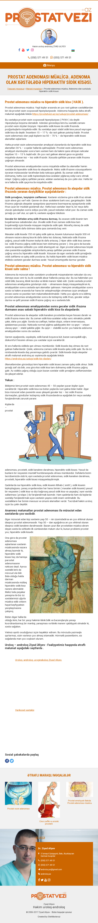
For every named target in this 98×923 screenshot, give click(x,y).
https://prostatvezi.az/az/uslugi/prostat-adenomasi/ (60, 114)
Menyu (50, 65)
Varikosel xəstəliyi (24, 710)
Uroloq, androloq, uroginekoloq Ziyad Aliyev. (38, 660)
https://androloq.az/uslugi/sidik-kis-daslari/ (28, 358)
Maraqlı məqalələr (34, 89)
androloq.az (46, 874)
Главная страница (15, 89)
